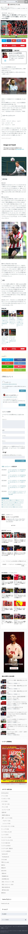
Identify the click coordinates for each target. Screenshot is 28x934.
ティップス (5, 829)
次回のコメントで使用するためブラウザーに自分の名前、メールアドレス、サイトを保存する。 (13, 448)
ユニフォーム (6, 809)
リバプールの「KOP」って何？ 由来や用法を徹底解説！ (17, 732)
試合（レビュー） (6, 466)
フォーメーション (17, 504)
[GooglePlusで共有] (14, 40)
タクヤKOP (12, 729)
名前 (3, 430)
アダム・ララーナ (6, 500)
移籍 (3, 867)
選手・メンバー (7, 818)
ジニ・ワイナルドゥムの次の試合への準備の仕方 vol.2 (14, 561)
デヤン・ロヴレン (19, 502)
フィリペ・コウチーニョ (7, 504)
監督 (4, 812)
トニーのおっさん (6, 831)
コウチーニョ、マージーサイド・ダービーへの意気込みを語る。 (12, 339)
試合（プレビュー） (8, 881)
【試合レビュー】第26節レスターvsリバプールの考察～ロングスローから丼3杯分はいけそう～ (20, 322)
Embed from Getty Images (6, 77)
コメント (4, 419)
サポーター (5, 804)
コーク (18, 683)
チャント (5, 806)
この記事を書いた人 (7, 50)
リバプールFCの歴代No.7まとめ (15, 707)
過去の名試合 (6, 887)
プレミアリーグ (6, 837)
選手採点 (5, 890)
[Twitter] (5, 61)
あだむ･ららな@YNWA (12, 517)
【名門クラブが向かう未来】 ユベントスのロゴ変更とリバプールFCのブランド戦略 (17, 726)
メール (4, 435)
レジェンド (6, 823)
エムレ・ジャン (20, 500)
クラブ (4, 801)
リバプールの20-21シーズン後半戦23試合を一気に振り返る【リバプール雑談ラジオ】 (17, 482)
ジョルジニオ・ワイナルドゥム (8, 502)
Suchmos (4, 854)
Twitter (14, 525)
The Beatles (5, 856)
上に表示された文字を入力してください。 (12, 455)
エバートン (13, 500)
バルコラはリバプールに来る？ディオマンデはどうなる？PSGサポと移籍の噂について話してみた (17, 714)
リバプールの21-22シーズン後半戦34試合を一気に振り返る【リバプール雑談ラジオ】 (17, 471)
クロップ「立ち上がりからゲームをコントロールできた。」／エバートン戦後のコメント (5, 340)
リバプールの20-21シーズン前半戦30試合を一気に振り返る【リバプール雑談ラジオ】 (17, 487)
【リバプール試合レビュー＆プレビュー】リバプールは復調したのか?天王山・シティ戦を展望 (17, 493)
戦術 (4, 873)
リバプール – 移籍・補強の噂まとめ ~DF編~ (17, 686)
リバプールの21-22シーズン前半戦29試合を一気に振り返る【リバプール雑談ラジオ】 (17, 477)
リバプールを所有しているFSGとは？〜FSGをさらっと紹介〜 (17, 720)
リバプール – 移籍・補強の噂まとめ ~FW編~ (17, 681)
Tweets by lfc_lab (5, 903)
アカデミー (6, 820)
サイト (4, 441)
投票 (3, 865)
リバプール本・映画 (7, 848)
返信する (22, 390)
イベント (4, 795)
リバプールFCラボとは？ (6, 926)
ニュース (4, 834)
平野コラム (5, 862)
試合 (3, 870)
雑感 (3, 892)
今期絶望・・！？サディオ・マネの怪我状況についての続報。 (13, 565)
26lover (18, 708)
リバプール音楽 (5, 851)
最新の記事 (17, 50)
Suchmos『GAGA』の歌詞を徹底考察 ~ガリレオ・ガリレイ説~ (17, 697)
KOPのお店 (4, 793)
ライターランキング (7, 840)
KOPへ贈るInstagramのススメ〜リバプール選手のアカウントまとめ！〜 (12, 320)
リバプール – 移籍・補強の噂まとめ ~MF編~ (17, 691)
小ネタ (4, 859)
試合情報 (5, 879)
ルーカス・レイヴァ (18, 506)
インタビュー (5, 798)
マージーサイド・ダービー (8, 506)
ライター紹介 (5, 842)
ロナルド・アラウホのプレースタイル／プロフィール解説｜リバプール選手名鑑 (17, 702)
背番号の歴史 (6, 815)
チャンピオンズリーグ (7, 826)
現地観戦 (5, 876)
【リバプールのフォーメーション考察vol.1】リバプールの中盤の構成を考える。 (5, 321)
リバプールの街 (5, 845)
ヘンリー (18, 722)
